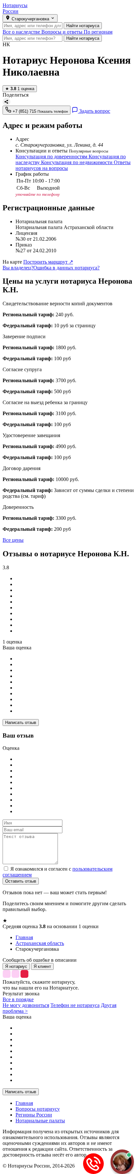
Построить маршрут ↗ (48, 262)
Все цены (13, 540)
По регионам (98, 32)
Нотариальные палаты (40, 1120)
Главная (24, 1103)
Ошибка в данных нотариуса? (66, 267)
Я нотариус (16, 966)
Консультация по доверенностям (52, 156)
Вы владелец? (18, 267)
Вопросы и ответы (62, 32)
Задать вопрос (94, 111)
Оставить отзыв (20, 881)
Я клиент (42, 966)
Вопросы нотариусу (38, 1109)
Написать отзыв (20, 722)
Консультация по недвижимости (77, 162)
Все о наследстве (22, 32)
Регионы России (34, 1114)
